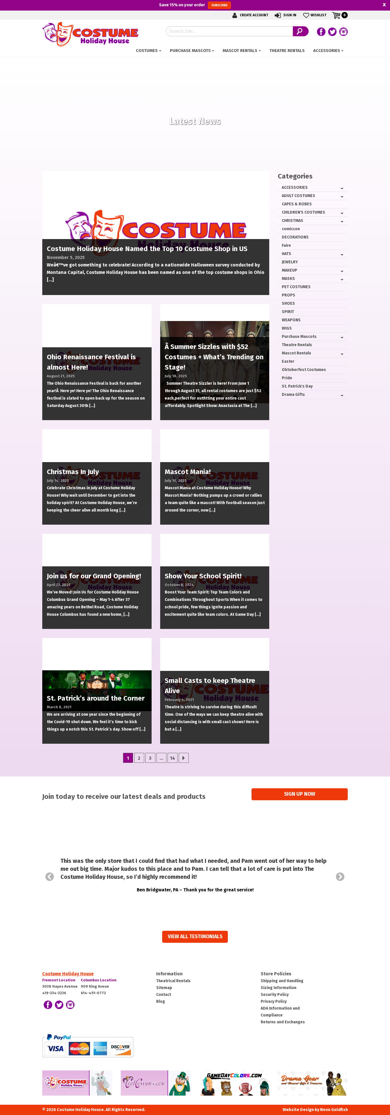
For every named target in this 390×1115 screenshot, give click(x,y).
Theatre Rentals (287, 50)
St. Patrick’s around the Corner (95, 698)
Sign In (289, 15)
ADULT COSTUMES (298, 195)
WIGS (287, 328)
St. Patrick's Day (297, 386)
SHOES (288, 303)
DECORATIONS (295, 237)
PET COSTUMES (296, 286)
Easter (288, 361)
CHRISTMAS (292, 220)
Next (340, 876)
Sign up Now (299, 794)
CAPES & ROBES (297, 204)
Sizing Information (278, 987)
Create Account (253, 15)
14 (172, 758)
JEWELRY (290, 262)
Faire (286, 245)
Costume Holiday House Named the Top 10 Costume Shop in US (147, 249)
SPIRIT (288, 311)
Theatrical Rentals (173, 980)
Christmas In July (73, 472)
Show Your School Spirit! (203, 576)
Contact (163, 994)
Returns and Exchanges (283, 1022)
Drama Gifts (293, 394)
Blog (160, 1001)
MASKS (288, 278)
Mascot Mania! (188, 472)
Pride (287, 378)
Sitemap (164, 987)
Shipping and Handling (282, 980)
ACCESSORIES (326, 50)
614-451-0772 (93, 993)
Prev (49, 876)
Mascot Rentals (240, 50)
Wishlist (318, 15)
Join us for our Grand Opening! (94, 576)
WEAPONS (291, 320)
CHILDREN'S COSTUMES (303, 212)
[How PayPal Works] (87, 1045)
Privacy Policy (274, 1001)
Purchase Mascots (190, 50)
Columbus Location (98, 980)
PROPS (288, 295)
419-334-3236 (54, 993)
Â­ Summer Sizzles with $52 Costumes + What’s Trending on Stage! (214, 357)
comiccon (291, 228)
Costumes (147, 50)
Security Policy (275, 994)
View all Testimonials (195, 937)
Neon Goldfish (334, 1109)
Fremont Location (58, 980)
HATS (286, 253)
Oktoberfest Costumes (304, 369)
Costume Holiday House (68, 973)
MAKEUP (289, 270)
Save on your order (193, 4)
